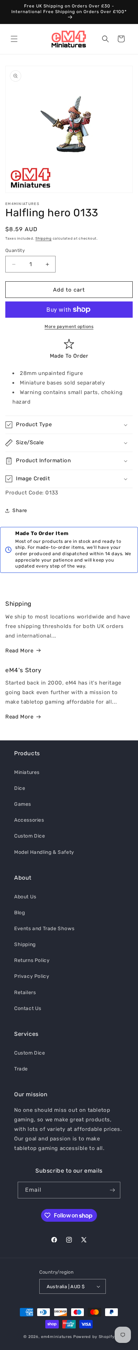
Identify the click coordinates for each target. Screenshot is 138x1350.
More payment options (69, 326)
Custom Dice (29, 836)
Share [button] (19, 510)
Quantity (15, 250)
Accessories (29, 820)
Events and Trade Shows (44, 929)
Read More (19, 650)
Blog (19, 913)
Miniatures (27, 772)
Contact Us (27, 1008)
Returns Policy (32, 960)
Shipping (43, 238)
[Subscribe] (112, 1190)
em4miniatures (56, 1336)
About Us (25, 897)
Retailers (25, 993)
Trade (21, 1069)
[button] (14, 39)
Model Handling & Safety (44, 852)
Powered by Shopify (94, 1336)
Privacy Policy (31, 976)
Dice (19, 788)
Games (22, 804)
